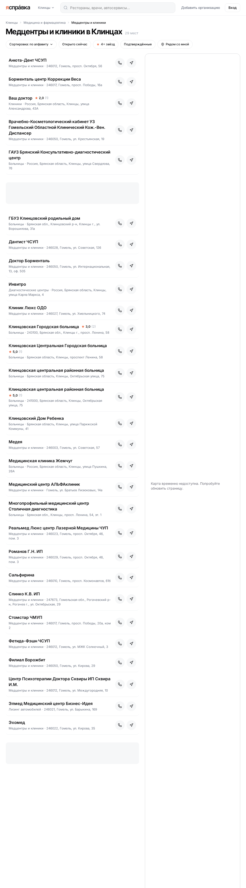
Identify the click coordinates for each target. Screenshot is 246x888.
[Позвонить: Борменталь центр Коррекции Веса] (120, 82)
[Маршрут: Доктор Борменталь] (131, 266)
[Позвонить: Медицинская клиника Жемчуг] (120, 466)
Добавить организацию (200, 8)
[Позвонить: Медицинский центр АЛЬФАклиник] (120, 487)
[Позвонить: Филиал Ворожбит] (120, 662)
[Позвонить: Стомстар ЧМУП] (120, 622)
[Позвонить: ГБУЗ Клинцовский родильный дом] (120, 223)
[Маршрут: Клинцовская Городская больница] (131, 329)
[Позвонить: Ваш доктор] (120, 103)
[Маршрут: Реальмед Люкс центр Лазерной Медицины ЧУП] (131, 533)
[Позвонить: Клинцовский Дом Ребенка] (120, 423)
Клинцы (44, 8)
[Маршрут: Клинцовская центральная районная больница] (131, 373)
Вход (232, 8)
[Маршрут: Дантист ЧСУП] (131, 244)
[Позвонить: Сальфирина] (120, 577)
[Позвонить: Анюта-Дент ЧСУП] (120, 63)
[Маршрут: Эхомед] (131, 725)
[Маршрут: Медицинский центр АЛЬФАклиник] (131, 487)
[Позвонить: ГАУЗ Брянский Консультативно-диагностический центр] (120, 160)
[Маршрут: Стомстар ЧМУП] (131, 622)
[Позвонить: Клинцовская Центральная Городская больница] (120, 351)
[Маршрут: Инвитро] (131, 289)
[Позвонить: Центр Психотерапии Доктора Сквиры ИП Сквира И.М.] (120, 684)
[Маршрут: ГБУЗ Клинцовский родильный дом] (131, 223)
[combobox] (117, 7)
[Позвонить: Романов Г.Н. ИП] (120, 556)
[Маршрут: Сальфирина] (131, 577)
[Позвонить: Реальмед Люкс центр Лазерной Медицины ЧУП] (120, 533)
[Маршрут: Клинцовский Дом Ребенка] (131, 423)
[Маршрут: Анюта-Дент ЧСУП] (131, 63)
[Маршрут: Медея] (131, 444)
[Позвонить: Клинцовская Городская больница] (120, 329)
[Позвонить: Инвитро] (120, 289)
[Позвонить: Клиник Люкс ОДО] (120, 310)
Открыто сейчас (74, 44)
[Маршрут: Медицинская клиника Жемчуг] (131, 466)
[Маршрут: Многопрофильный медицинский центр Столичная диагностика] (131, 509)
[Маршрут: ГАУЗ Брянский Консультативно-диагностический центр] (131, 160)
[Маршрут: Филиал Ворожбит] (131, 662)
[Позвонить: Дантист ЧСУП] (120, 244)
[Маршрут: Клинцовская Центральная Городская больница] (131, 351)
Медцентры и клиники (88, 22)
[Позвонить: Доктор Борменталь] (120, 266)
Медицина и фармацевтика (45, 22)
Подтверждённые (138, 44)
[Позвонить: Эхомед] (120, 725)
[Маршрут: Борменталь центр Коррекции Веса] (131, 82)
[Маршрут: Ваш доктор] (131, 103)
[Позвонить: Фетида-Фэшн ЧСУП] (120, 643)
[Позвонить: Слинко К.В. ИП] (120, 599)
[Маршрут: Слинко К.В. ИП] (131, 599)
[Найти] (65, 8)
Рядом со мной (177, 44)
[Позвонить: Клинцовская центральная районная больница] (120, 373)
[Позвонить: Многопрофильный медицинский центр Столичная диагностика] (120, 509)
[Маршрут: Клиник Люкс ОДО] (131, 310)
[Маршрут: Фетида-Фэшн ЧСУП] (131, 643)
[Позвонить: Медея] (120, 444)
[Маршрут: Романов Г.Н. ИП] (131, 556)
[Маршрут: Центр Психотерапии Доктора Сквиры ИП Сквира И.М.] (131, 684)
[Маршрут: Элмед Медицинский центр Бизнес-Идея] (131, 706)
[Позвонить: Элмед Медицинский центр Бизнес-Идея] (120, 706)
